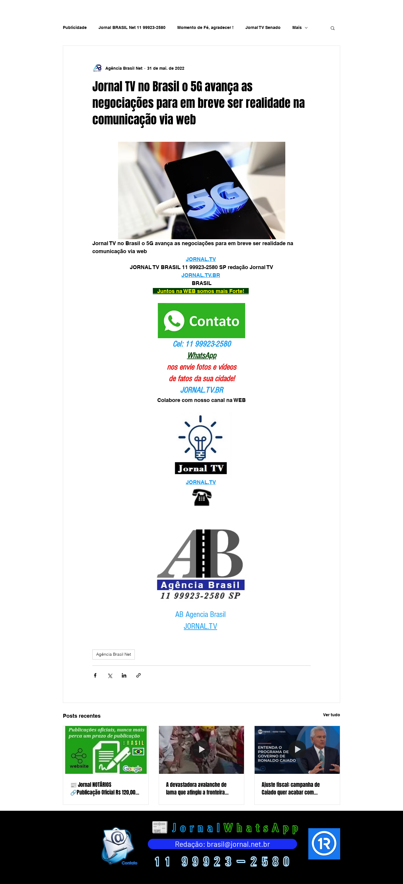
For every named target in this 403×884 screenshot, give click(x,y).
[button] (332, 27)
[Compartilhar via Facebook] (95, 675)
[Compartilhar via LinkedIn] (124, 675)
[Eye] (118, 845)
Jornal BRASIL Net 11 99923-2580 (132, 27)
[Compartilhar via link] (138, 675)
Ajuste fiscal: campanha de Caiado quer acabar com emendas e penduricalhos (291, 788)
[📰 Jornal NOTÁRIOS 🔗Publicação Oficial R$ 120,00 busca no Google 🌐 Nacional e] (105, 750)
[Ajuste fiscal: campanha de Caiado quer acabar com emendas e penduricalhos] (297, 750)
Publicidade (75, 27)
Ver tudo (331, 714)
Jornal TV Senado (263, 27)
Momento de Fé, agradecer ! (205, 27)
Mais (297, 27)
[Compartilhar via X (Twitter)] (109, 675)
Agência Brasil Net (113, 654)
